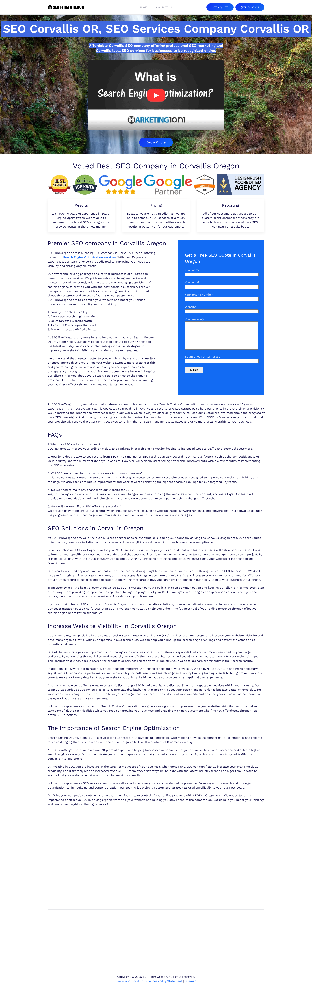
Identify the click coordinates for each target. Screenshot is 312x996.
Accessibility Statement (165, 981)
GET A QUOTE (220, 7)
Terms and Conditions (131, 981)
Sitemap (190, 981)
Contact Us (164, 7)
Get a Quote (156, 142)
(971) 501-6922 (250, 7)
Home (144, 7)
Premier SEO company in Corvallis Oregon (107, 243)
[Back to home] (66, 7)
